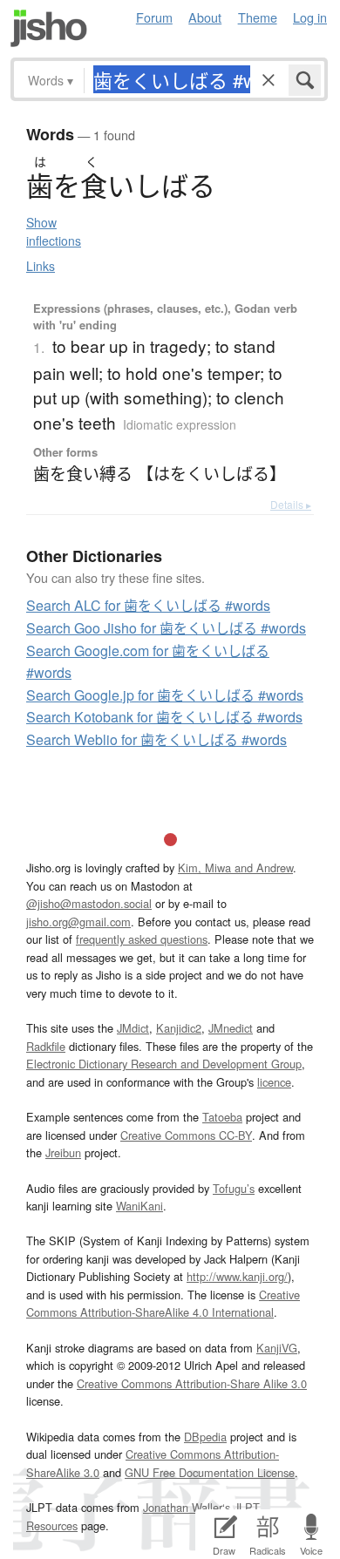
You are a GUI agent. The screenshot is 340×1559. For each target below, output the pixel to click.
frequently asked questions (141, 939)
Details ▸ (290, 504)
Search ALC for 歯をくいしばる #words (148, 605)
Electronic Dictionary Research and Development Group (164, 1063)
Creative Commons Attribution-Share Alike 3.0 (192, 1383)
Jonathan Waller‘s (186, 1507)
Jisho (48, 28)
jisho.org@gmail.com (78, 921)
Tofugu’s (234, 1188)
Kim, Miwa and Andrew (235, 867)
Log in (310, 17)
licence (274, 1082)
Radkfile (45, 1046)
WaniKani (139, 1205)
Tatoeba (222, 1116)
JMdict (133, 1028)
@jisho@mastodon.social (89, 903)
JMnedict (230, 1028)
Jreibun (63, 1152)
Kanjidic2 (178, 1028)
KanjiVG (276, 1347)
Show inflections (53, 231)
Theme (257, 17)
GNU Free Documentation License (210, 1472)
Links (40, 266)
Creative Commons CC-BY (186, 1135)
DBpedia (205, 1436)
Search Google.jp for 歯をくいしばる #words (164, 695)
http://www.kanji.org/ (237, 1276)
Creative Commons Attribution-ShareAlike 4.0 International (163, 1303)
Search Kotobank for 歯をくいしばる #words (164, 717)
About (204, 17)
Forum (154, 17)
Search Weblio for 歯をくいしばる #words (156, 739)
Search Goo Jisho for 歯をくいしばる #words (166, 628)
